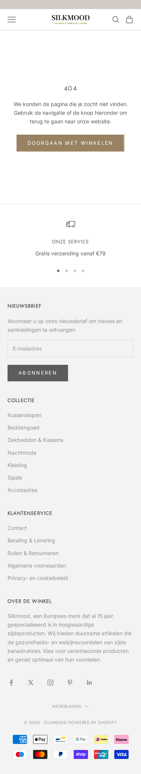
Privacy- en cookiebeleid (38, 578)
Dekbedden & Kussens (35, 440)
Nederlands (66, 706)
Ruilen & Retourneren (33, 553)
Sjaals (15, 477)
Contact (17, 528)
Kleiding (17, 465)
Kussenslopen (24, 415)
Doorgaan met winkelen (70, 143)
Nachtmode (22, 452)
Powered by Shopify (92, 722)
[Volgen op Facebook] (11, 682)
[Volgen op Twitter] (31, 682)
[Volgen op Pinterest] (70, 682)
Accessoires (22, 490)
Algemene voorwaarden (37, 565)
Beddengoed (23, 427)
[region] (70, 239)
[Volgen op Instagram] (50, 682)
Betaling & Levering (31, 540)
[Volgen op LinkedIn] (89, 682)
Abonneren (37, 373)
